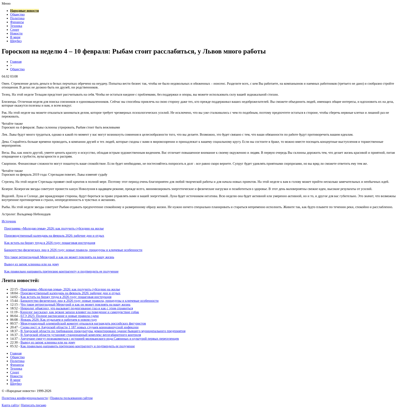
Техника (16, 26)
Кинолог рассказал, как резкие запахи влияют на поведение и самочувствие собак (79, 312)
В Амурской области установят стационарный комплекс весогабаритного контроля (80, 335)
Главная (16, 61)
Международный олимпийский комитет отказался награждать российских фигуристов (83, 323)
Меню (6, 3)
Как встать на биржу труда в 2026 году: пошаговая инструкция (49, 243)
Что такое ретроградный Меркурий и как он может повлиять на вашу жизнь (59, 257)
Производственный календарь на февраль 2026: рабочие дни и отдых (54, 235)
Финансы (17, 22)
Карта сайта (10, 405)
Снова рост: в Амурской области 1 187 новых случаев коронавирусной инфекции (79, 327)
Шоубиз (16, 41)
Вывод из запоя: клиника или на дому (31, 264)
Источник (9, 221)
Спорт (14, 29)
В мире (15, 37)
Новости (16, 33)
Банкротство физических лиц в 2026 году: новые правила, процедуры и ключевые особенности (73, 250)
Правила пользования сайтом (71, 398)
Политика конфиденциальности (25, 398)
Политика (17, 18)
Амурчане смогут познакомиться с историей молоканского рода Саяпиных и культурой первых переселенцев (99, 338)
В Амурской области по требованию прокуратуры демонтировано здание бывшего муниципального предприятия (102, 331)
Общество (17, 14)
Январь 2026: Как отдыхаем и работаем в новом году (58, 319)
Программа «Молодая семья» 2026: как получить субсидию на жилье (54, 228)
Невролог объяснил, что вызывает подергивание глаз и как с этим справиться (76, 308)
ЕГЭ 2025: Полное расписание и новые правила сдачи (59, 316)
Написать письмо (33, 405)
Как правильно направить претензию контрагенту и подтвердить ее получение (61, 271)
